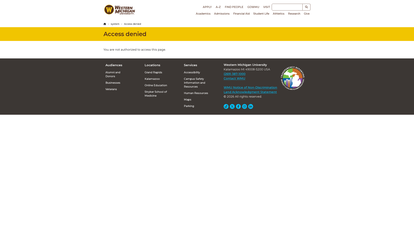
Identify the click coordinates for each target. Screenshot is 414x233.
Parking (189, 106)
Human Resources (196, 93)
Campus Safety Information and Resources (194, 82)
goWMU (253, 7)
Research (294, 13)
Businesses (112, 82)
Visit (266, 7)
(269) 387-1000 (234, 74)
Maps (187, 99)
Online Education (156, 85)
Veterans (111, 89)
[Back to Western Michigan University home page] (120, 10)
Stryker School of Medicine (156, 93)
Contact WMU (234, 78)
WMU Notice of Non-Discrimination (250, 87)
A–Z (218, 7)
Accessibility (192, 72)
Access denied (125, 34)
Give (307, 13)
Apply (207, 7)
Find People (234, 7)
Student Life (261, 13)
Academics (203, 13)
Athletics (278, 13)
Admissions (222, 13)
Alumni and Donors (112, 74)
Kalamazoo (152, 78)
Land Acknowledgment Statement (250, 92)
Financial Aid (241, 13)
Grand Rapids (153, 72)
